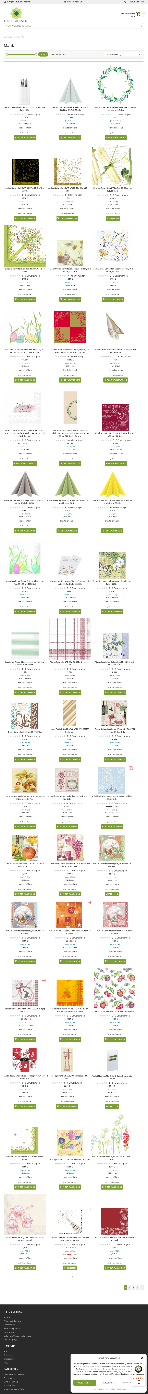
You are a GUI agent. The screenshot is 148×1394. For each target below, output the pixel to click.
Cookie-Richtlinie (97, 1389)
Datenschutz (111, 1389)
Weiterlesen (113, 218)
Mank (29, 127)
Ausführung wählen (117, 380)
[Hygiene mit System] (62, 15)
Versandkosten (27, 133)
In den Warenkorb (26, 138)
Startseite (8, 37)
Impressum (121, 1389)
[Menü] (143, 1365)
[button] (142, 1357)
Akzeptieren (84, 1382)
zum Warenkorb (128, 14)
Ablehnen (108, 1382)
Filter (43, 54)
